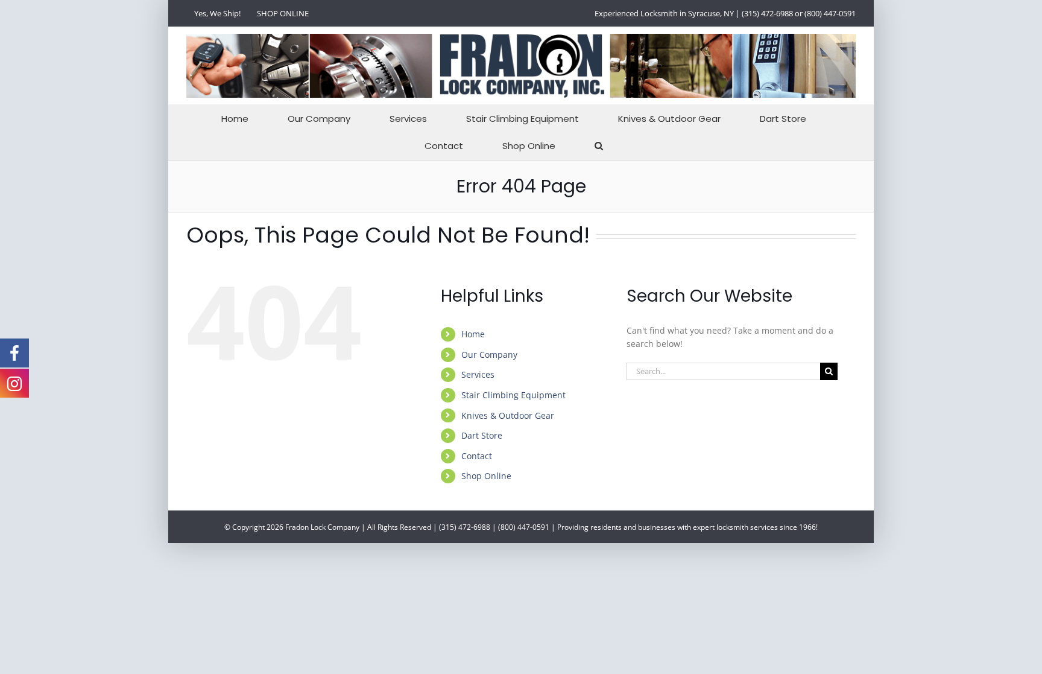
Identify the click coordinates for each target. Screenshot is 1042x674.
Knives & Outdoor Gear (507, 415)
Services (477, 374)
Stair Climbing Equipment (513, 395)
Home (473, 334)
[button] (599, 145)
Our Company (489, 354)
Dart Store (481, 435)
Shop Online (486, 476)
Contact (476, 456)
